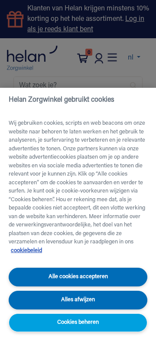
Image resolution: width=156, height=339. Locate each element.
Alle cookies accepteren (78, 276)
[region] (78, 213)
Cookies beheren (78, 322)
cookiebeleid (26, 250)
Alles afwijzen (78, 299)
